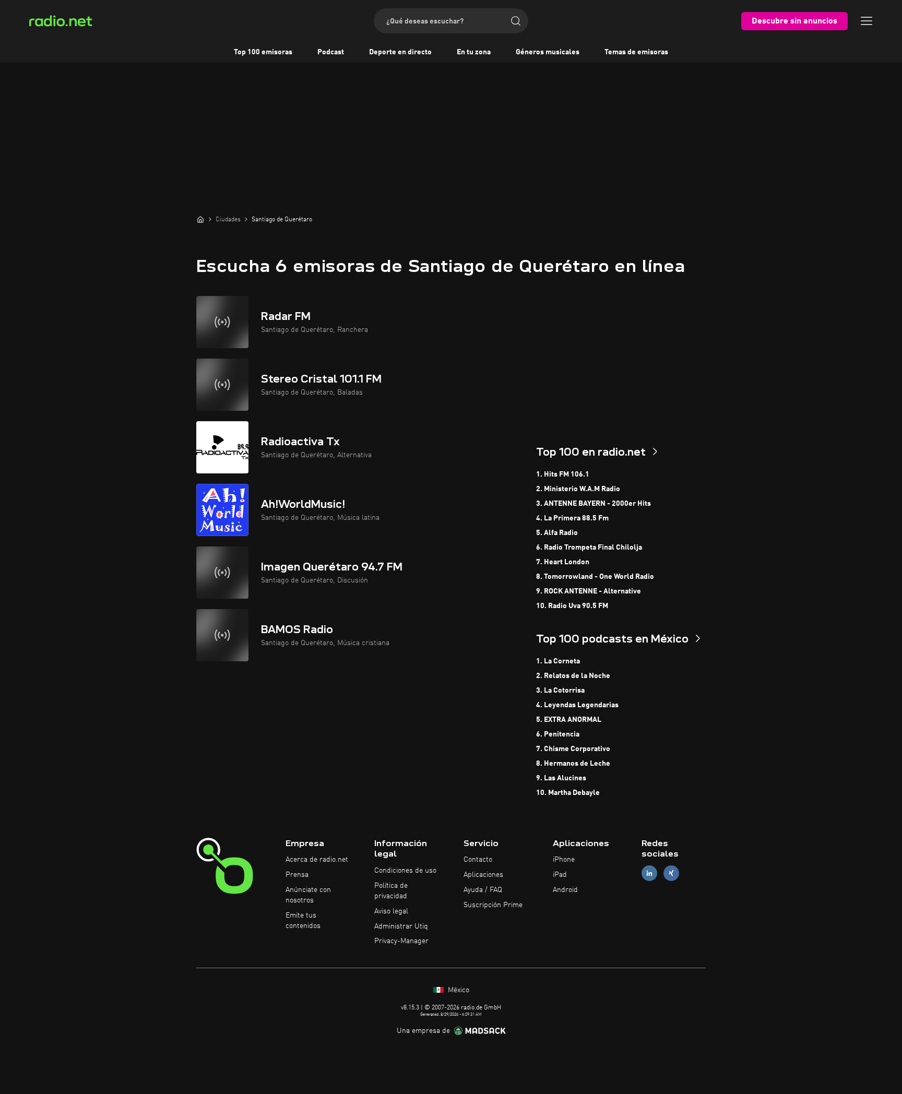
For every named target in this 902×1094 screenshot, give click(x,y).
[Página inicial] (200, 219)
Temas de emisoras (636, 52)
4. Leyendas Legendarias (577, 705)
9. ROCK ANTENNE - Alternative (588, 591)
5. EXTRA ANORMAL (568, 719)
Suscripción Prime (493, 905)
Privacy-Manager (401, 941)
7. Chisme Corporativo (573, 749)
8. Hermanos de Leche (573, 763)
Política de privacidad (391, 891)
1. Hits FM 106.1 (562, 474)
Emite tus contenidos (303, 921)
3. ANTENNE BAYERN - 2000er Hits (593, 503)
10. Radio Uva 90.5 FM (572, 606)
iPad (560, 874)
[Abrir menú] (866, 21)
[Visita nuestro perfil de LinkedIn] (649, 873)
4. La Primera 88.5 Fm (572, 518)
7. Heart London (562, 562)
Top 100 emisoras (263, 52)
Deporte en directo (400, 52)
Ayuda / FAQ (483, 890)
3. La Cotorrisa (560, 690)
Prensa (297, 874)
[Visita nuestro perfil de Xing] (671, 873)
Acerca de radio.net (317, 859)
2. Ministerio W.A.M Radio (578, 489)
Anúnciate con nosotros (308, 895)
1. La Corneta (558, 661)
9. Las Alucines (561, 778)
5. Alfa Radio (557, 533)
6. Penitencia (557, 734)
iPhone (564, 859)
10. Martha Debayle (568, 792)
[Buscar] (515, 21)
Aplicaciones (483, 874)
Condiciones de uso (405, 870)
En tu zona (474, 52)
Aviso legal (391, 911)
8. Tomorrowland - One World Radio (595, 576)
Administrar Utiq (401, 926)
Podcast (330, 52)
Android (565, 890)
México (457, 990)
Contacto (478, 859)
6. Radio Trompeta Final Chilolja (589, 547)
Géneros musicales (547, 52)
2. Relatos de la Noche (573, 676)
